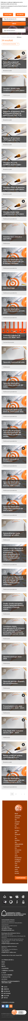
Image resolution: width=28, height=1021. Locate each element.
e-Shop (4, 973)
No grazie (20, 14)
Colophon (5, 968)
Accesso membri (7, 975)
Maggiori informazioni (7, 10)
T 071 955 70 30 (5, 927)
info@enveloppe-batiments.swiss (10, 943)
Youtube (5, 996)
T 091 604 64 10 (5, 951)
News (3, 962)
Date (3, 964)
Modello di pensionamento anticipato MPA (11, 982)
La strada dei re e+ (8, 960)
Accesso (4, 979)
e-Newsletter (6, 977)
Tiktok (6, 998)
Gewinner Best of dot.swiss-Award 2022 (12, 955)
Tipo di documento (9, 30)
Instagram (6, 993)
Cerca (14, 23)
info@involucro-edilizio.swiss (9, 952)
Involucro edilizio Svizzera (8, 37)
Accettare (8, 14)
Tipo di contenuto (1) (10, 19)
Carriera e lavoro (7, 970)
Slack (4, 987)
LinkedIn (5, 989)
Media (3, 966)
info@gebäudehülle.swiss (8, 930)
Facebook (6, 991)
